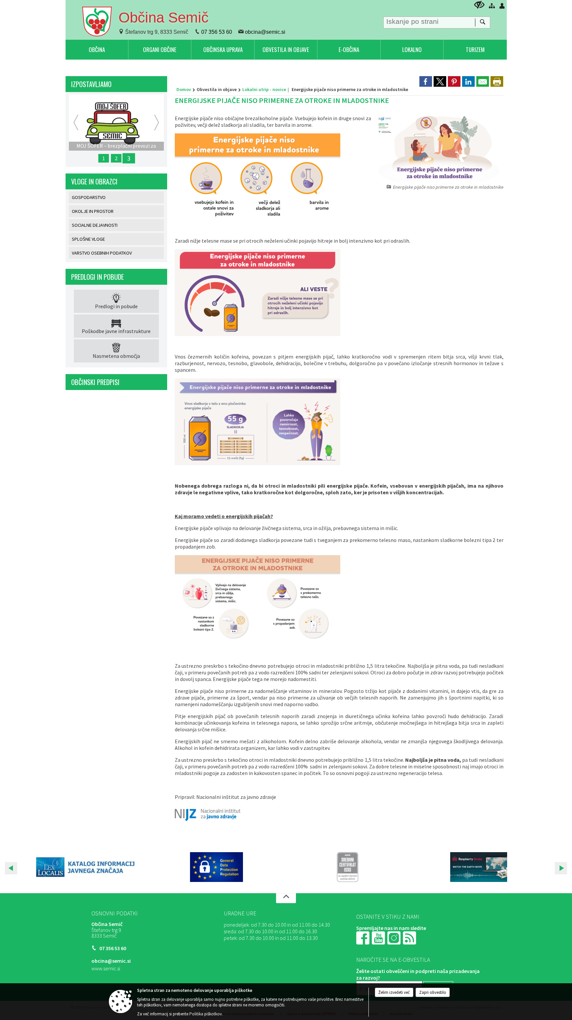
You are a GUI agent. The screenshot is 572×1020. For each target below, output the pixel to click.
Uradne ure (240, 913)
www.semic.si (105, 968)
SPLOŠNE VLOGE (88, 239)
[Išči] (482, 22)
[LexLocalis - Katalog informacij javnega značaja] (85, 867)
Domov (183, 89)
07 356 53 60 (216, 32)
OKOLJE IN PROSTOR (93, 211)
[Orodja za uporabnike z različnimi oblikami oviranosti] (479, 5)
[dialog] (496, 81)
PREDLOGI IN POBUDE (97, 277)
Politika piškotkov (205, 1014)
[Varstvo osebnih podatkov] (216, 867)
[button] (11, 868)
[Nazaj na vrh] (286, 898)
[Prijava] (502, 6)
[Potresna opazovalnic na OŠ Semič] (478, 867)
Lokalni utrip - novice (264, 89)
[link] (425, 81)
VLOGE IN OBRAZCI (94, 181)
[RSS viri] (410, 937)
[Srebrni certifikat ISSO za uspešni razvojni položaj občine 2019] (347, 867)
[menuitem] (97, 49)
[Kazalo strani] (492, 6)
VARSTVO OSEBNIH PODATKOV (102, 253)
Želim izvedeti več (394, 992)
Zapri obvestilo (432, 992)
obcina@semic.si (265, 32)
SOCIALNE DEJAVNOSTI (95, 225)
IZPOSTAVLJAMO (91, 84)
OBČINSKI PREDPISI (95, 382)
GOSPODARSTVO (89, 197)
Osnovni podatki (114, 913)
